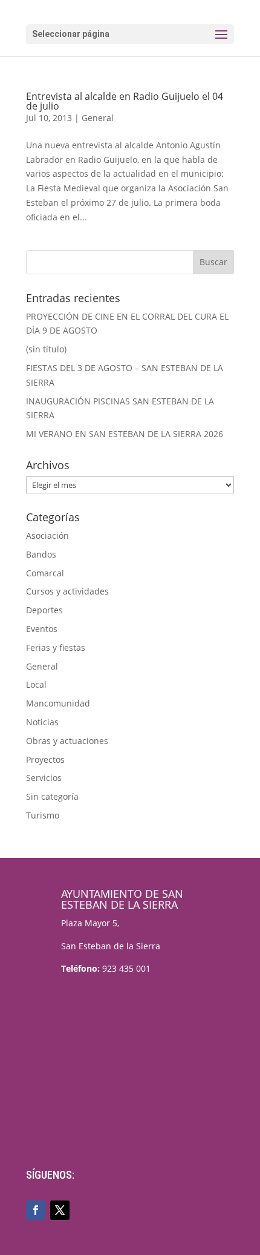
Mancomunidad (58, 703)
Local (36, 684)
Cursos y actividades (67, 591)
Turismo (42, 815)
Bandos (41, 554)
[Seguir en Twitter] (60, 1210)
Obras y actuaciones (67, 740)
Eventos (41, 628)
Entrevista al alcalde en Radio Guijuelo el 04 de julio (124, 101)
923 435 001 (126, 968)
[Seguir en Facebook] (35, 1210)
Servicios (44, 777)
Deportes (44, 610)
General (98, 118)
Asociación (47, 535)
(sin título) (46, 349)
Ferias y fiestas (55, 647)
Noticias (42, 722)
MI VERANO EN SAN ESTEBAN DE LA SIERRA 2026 (124, 434)
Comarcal (45, 573)
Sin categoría (52, 796)
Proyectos (45, 759)
